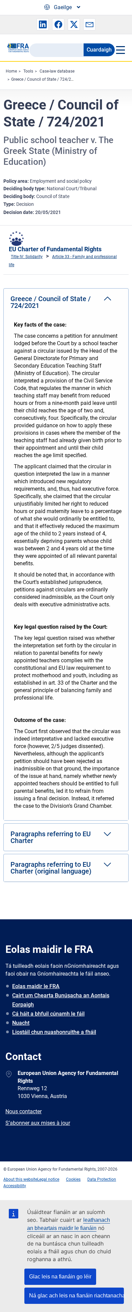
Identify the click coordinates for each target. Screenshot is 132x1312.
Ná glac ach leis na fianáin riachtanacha (76, 1295)
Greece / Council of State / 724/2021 (44, 79)
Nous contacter (23, 1111)
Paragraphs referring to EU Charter (50, 837)
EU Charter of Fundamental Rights (55, 249)
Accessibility (14, 1185)
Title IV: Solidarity (27, 256)
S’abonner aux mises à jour (37, 1123)
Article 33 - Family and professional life (63, 260)
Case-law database (57, 71)
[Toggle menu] (120, 50)
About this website (20, 1179)
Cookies (73, 1179)
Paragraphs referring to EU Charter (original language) (50, 867)
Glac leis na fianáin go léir (60, 1276)
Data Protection (101, 1179)
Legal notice (48, 1179)
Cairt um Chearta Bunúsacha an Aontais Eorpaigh (60, 1000)
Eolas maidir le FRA (36, 986)
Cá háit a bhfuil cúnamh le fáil (48, 1014)
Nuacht (20, 1023)
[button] (43, 24)
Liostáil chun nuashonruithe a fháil (54, 1032)
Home (11, 71)
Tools (28, 71)
